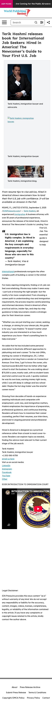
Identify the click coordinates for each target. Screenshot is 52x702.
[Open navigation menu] (4, 22)
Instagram (7, 469)
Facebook (6, 472)
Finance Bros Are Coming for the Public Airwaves (26, 4)
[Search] (36, 22)
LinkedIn (6, 465)
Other (4, 479)
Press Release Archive (30, 687)
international (8, 271)
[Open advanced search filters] (42, 22)
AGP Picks (6, 4)
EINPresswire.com (11, 211)
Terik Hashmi (30, 211)
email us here (8, 459)
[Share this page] (48, 22)
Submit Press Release (16, 692)
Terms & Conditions (37, 692)
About (14, 687)
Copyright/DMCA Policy (13, 698)
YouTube (6, 475)
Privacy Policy (33, 698)
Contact (46, 698)
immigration (20, 214)
